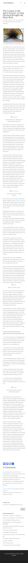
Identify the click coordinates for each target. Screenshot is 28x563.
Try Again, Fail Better (8, 540)
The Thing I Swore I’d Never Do (10, 530)
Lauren (6, 20)
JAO (4, 472)
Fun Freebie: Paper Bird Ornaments (11, 538)
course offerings (6, 443)
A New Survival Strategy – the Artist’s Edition (13, 518)
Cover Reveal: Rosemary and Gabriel (11, 545)
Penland (9, 162)
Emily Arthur (17, 200)
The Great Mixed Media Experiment (11, 520)
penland (11, 21)
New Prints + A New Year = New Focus (12, 515)
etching (7, 21)
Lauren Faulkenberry (8, 488)
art (16, 20)
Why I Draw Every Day (8, 543)
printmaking (17, 21)
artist (19, 20)
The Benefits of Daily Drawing (10, 532)
